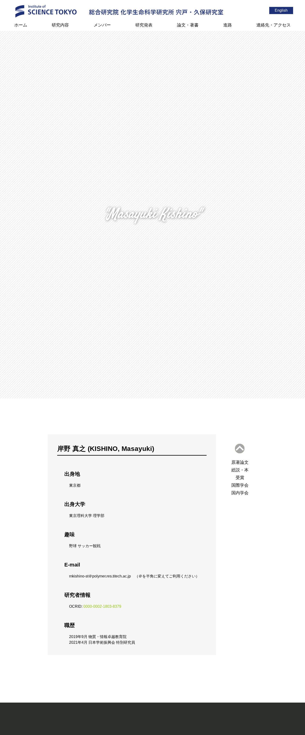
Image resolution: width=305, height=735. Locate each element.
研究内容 (60, 25)
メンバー (102, 25)
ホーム (20, 25)
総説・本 (240, 470)
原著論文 (240, 462)
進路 (227, 25)
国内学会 (240, 492)
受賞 (240, 477)
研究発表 (143, 25)
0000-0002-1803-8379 (102, 606)
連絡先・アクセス (273, 25)
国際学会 (240, 485)
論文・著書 (187, 25)
